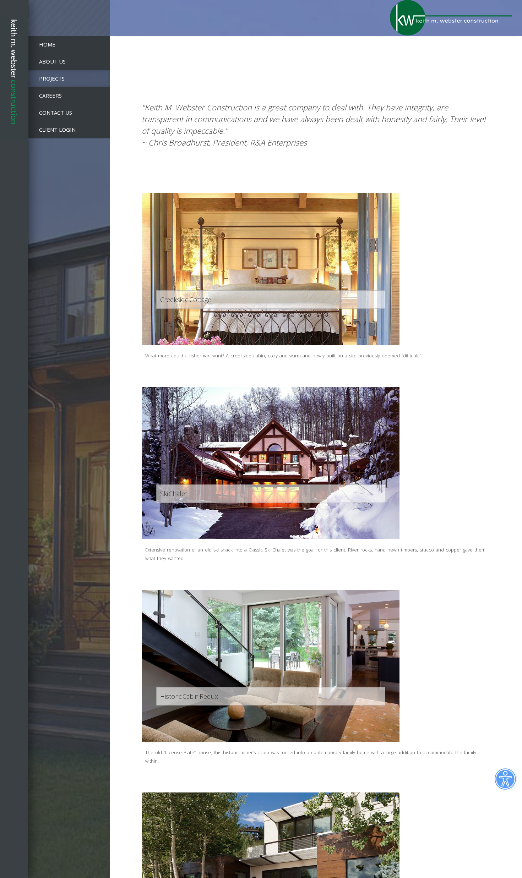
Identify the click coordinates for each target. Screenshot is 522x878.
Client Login (57, 129)
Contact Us (55, 112)
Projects (52, 78)
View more (270, 269)
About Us (52, 61)
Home (47, 44)
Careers (50, 95)
